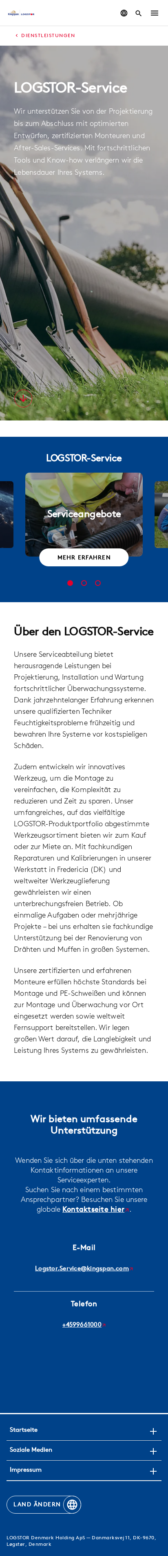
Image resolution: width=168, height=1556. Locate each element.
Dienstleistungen (48, 35)
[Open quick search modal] (139, 13)
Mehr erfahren (84, 558)
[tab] (70, 583)
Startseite (24, 1430)
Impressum (26, 1470)
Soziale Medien (31, 1450)
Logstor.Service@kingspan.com (82, 1269)
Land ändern (37, 1505)
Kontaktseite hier (93, 1210)
